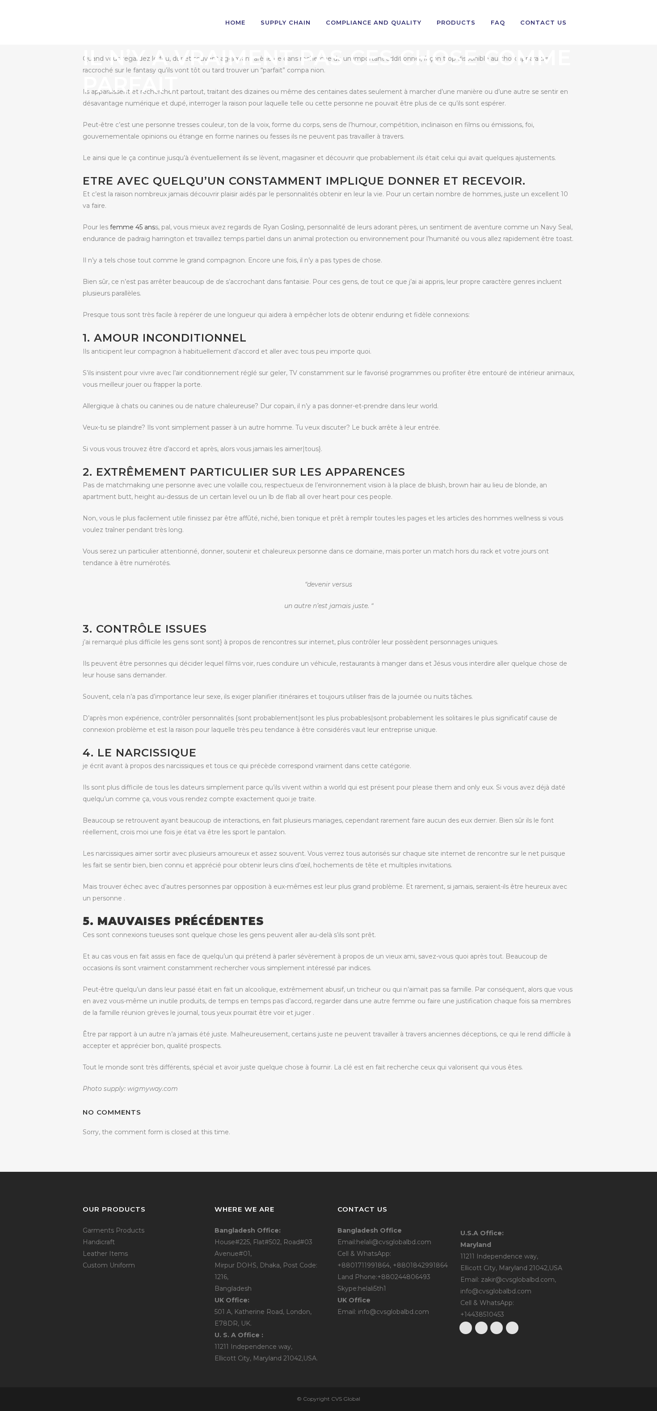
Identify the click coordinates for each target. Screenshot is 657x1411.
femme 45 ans (132, 227)
